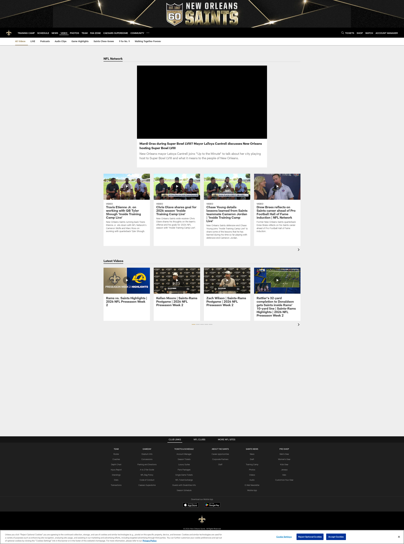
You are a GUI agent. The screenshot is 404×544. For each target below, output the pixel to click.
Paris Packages (184, 469)
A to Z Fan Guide (147, 469)
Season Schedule (184, 490)
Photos (252, 469)
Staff (220, 464)
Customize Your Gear (284, 480)
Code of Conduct (147, 480)
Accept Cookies (336, 536)
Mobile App (252, 490)
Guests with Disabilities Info (184, 485)
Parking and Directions (147, 464)
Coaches (116, 459)
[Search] (342, 33)
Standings (116, 475)
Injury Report (116, 469)
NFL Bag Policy (147, 475)
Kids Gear (284, 464)
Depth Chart (116, 464)
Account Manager (184, 454)
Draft (252, 459)
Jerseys (284, 469)
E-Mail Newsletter (252, 485)
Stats (116, 480)
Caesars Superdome (147, 485)
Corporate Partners (220, 459)
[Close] (398, 536)
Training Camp (252, 464)
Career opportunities (220, 454)
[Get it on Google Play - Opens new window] (212, 506)
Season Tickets (184, 459)
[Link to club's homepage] (9, 32)
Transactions (116, 485)
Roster (116, 454)
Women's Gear (284, 459)
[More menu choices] (148, 33)
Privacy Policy (150, 540)
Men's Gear (284, 454)
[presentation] (299, 250)
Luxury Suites (184, 464)
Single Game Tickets (184, 475)
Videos (252, 475)
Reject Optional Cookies (310, 536)
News (252, 454)
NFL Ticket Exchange (184, 480)
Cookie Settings (284, 536)
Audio (252, 480)
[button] (192, 102)
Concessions (146, 459)
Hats (284, 475)
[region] (202, 537)
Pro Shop (284, 449)
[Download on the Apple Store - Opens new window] (190, 505)
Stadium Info (146, 454)
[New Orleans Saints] (202, 519)
